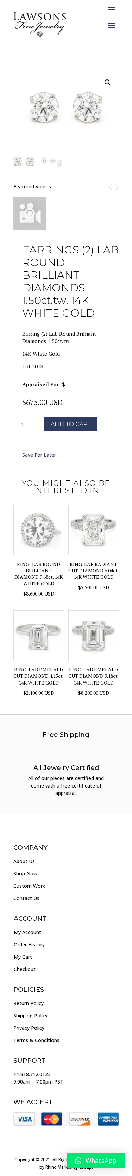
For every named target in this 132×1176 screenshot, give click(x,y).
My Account (27, 932)
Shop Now (25, 873)
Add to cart (71, 424)
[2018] (29, 213)
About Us (24, 861)
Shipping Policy (30, 1015)
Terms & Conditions (36, 1040)
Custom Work (29, 885)
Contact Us (26, 898)
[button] (96, 1160)
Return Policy (28, 1003)
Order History (29, 944)
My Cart (23, 956)
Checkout (25, 969)
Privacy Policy (28, 1027)
